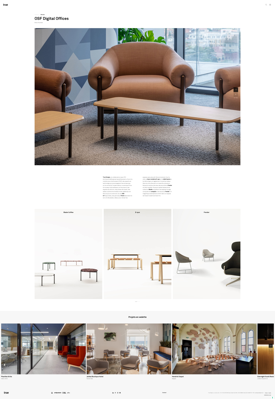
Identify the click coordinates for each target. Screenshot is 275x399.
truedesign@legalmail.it (259, 392)
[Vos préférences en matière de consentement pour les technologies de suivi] (272, 397)
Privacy (266, 392)
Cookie (269, 392)
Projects (137, 6)
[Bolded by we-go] (267, 395)
